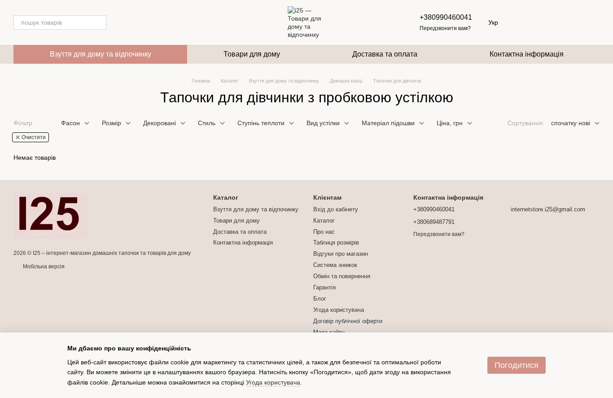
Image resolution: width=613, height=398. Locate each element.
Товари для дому (251, 54)
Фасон (70, 123)
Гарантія (324, 287)
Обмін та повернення (341, 276)
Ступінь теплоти (261, 123)
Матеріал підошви (388, 123)
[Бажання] (546, 22)
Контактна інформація (527, 54)
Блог (319, 298)
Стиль (206, 123)
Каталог (324, 220)
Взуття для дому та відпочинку (100, 54)
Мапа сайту (329, 332)
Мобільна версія (43, 266)
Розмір (111, 123)
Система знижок (335, 265)
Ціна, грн (450, 123)
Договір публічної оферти (347, 321)
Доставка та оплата (384, 54)
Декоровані (159, 123)
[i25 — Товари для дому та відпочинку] (50, 215)
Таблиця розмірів (336, 242)
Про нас (324, 231)
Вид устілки (323, 123)
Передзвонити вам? (445, 28)
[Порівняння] (569, 22)
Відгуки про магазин (340, 253)
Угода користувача (338, 309)
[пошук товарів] (99, 22)
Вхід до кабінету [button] (335, 209)
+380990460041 (446, 17)
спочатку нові (570, 123)
